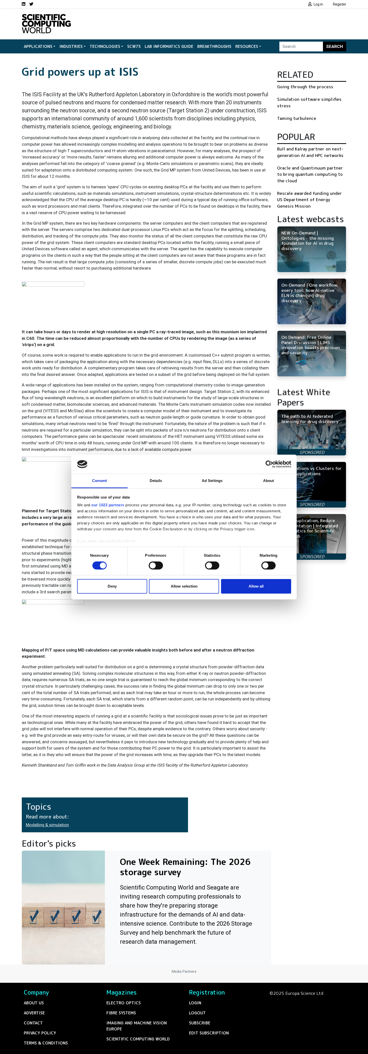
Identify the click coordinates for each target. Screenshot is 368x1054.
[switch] (156, 565)
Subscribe (199, 1023)
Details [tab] (156, 480)
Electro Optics (123, 1003)
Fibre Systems (121, 1013)
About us (34, 1003)
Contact (33, 1023)
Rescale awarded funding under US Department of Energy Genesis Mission (309, 199)
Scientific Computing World (138, 1039)
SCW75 (134, 46)
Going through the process (305, 87)
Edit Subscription (209, 1033)
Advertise (34, 1013)
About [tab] (268, 480)
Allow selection (184, 586)
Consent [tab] (99, 480)
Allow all (256, 586)
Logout (197, 1013)
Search (334, 46)
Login (195, 1003)
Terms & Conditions (46, 1043)
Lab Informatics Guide (169, 46)
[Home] (46, 17)
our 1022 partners (107, 505)
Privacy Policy (40, 1033)
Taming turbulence (296, 118)
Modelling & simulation (47, 824)
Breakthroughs (214, 46)
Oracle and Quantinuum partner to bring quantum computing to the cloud (310, 174)
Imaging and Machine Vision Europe (136, 1026)
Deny (112, 586)
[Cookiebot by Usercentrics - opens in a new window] (269, 464)
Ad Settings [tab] (212, 480)
